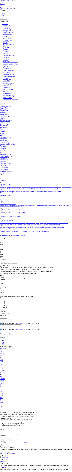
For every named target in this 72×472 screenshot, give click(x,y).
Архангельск (2, 353)
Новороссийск (2, 381)
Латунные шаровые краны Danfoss (4, 116)
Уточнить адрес (2, 445)
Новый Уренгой (2, 383)
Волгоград (1, 359)
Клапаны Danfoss (2, 135)
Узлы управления (2, 166)
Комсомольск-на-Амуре (3, 370)
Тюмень (1, 400)
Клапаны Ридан (5, 52)
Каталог (1, 18)
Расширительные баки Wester (7, 93)
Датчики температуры (6, 57)
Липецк (1, 373)
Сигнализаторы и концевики (4, 167)
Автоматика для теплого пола (7, 97)
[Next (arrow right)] (1, 471)
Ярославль (1, 410)
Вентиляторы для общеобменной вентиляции (9, 83)
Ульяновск (1, 402)
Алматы (1, 351)
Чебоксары (1, 406)
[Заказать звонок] (1, 5)
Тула (0, 399)
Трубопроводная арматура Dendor (4, 125)
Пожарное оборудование (3, 165)
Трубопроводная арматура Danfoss (4, 124)
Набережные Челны (2, 378)
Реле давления (2, 139)
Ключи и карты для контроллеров (7, 68)
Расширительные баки (5, 91)
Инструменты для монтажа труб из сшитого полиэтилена (10, 99)
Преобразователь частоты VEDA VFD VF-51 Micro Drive (10, 62)
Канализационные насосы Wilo (4, 108)
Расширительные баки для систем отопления (9, 92)
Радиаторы (3, 77)
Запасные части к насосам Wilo (7, 30)
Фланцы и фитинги (5, 42)
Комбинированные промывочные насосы (8, 73)
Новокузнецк (2, 380)
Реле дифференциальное (3, 140)
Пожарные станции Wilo (6, 28)
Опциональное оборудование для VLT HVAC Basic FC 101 (10, 63)
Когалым (1, 369)
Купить (1, 250)
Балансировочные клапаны (3, 128)
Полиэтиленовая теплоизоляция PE (7, 101)
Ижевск (1, 364)
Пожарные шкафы (2, 160)
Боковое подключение (6, 78)
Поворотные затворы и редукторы (7, 40)
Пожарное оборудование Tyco (4, 169)
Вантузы (4, 35)
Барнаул (1, 355)
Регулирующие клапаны (6, 49)
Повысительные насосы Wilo (7, 27)
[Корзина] (4, 5)
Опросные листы (4, 340)
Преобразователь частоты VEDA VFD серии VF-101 (7, 143)
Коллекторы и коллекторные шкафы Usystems (9, 96)
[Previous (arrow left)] (0, 471)
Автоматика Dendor (5, 71)
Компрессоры (3, 54)
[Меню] (5, 5)
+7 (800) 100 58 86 (2, 8)
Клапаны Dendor (5, 53)
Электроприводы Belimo (6, 87)
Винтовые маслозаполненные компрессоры (8, 55)
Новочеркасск (2, 382)
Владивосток (2, 358)
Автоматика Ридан (2, 150)
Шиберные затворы (2, 118)
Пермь (1, 386)
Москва (1, 376)
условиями (25, 442)
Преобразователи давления (6, 58)
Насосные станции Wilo (6, 26)
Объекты (3, 14)
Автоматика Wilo (5, 66)
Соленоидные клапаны (6, 51)
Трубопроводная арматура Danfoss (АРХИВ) (9, 44)
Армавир (1, 352)
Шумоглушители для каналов (7, 86)
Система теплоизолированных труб (7, 98)
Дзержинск (1, 361)
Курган (1, 372)
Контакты (3, 16)
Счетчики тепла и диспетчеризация (4, 157)
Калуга (1, 367)
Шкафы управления (5, 69)
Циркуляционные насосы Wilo (7, 29)
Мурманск (1, 377)
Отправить (2, 322)
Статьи (3, 342)
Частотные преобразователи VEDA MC (5, 142)
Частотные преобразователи (5, 61)
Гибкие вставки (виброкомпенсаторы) (5, 121)
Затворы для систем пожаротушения (8, 89)
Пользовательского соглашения (19, 323)
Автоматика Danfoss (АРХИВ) (7, 72)
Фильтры (1, 119)
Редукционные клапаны (6, 50)
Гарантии (3, 343)
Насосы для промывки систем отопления (8, 74)
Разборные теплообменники (4, 114)
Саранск (1, 391)
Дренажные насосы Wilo (3, 107)
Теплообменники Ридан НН (6, 33)
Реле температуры (5, 60)
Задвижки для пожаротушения (7, 88)
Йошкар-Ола (2, 365)
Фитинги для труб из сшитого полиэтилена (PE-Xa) (10, 95)
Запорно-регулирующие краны (7, 38)
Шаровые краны (5, 43)
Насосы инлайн (2, 104)
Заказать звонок (14, 0)
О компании (3, 13)
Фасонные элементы (6, 41)
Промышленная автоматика (3, 138)
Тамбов (1, 397)
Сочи (1, 392)
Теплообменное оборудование (6, 31)
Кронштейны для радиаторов (7, 79)
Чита (1, 407)
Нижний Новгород (2, 379)
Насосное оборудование (5, 24)
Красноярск (1, 371)
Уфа (0, 403)
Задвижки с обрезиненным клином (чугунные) (9, 37)
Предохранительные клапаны (7, 48)
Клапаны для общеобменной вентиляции (8, 84)
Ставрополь (1, 393)
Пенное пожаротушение (3, 168)
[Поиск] (2, 5)
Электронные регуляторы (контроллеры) (8, 70)
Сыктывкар (1, 395)
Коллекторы (1, 149)
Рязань (1, 388)
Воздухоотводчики (5, 36)
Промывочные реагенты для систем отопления (6, 156)
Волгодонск (1, 360)
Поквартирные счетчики (6, 81)
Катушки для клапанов (6, 47)
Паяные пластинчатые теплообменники (8, 32)
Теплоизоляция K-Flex (5, 100)
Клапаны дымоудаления (6, 85)
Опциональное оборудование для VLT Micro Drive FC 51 (10, 64)
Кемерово (1, 368)
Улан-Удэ (1, 401)
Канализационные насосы (6, 25)
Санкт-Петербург (2, 390)
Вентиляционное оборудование (6, 82)
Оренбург (1, 385)
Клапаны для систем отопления (6, 45)
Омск (1, 384)
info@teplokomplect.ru (8, 8)
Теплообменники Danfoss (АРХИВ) (7, 34)
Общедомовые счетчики (6, 80)
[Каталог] (1, 1)
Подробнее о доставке (3, 467)
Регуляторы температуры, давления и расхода (6, 132)
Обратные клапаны (2, 129)
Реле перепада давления (6, 59)
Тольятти (1, 398)
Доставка (3, 15)
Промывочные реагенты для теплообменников (9, 76)
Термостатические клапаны (3, 127)
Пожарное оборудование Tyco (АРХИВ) (8, 90)
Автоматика (3, 65)
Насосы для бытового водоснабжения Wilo (5, 106)
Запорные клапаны (5, 46)
